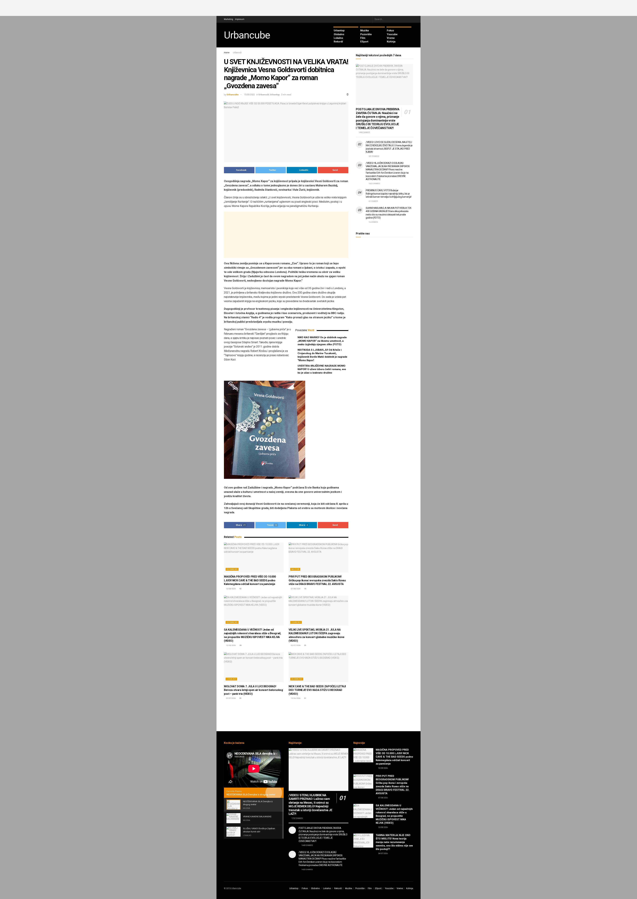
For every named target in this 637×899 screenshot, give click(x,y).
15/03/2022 (249, 94)
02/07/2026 (295, 645)
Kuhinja (391, 41)
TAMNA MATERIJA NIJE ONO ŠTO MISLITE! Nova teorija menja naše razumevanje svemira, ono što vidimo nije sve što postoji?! (394, 842)
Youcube (392, 34)
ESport (364, 41)
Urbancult (237, 52)
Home (226, 52)
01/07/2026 (230, 698)
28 (240, 645)
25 (305, 645)
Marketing (228, 19)
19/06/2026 (295, 698)
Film (362, 37)
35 (240, 698)
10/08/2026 (230, 589)
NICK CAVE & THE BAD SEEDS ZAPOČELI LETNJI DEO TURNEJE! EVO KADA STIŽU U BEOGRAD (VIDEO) (317, 690)
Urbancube (247, 35)
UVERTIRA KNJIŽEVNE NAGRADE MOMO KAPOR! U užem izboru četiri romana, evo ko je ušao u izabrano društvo (322, 369)
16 (305, 589)
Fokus (390, 30)
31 (305, 698)
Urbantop (339, 30)
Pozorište (366, 34)
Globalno (339, 34)
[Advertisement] (318, 7)
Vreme (391, 37)
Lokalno (338, 37)
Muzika (364, 30)
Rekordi (338, 41)
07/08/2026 (295, 589)
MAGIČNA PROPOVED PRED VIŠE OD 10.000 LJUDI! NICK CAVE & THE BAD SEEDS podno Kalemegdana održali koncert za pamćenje (250, 580)
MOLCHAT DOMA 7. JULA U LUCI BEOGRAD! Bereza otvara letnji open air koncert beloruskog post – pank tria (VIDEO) (253, 690)
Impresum (239, 19)
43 (240, 589)
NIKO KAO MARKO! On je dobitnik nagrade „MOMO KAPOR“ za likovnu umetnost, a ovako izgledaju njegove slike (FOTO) (322, 341)
